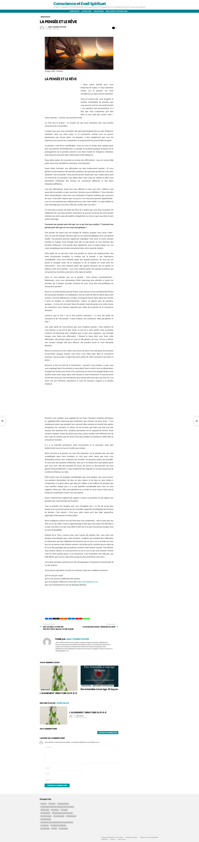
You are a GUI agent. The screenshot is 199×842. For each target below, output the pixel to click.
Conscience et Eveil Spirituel (79, 4)
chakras (55, 810)
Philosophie (99, 11)
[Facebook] (48, 618)
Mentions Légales (131, 837)
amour (52, 804)
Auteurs (112, 839)
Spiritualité (74, 11)
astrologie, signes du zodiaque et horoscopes (57, 807)
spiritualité (45, 829)
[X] (56, 618)
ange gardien (63, 804)
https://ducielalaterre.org (87, 582)
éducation (64, 829)
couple (64, 810)
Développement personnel (63, 813)
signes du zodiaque (59, 825)
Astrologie (86, 11)
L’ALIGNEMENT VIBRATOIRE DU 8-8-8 (58, 693)
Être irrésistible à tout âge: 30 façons (99, 689)
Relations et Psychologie (103, 686)
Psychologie (46, 819)
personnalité (59, 816)
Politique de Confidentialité (149, 837)
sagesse (45, 825)
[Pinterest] (78, 618)
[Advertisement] (62, 97)
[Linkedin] (71, 618)
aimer (44, 804)
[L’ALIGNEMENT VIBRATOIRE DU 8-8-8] (59, 678)
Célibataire (46, 813)
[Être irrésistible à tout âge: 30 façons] (99, 676)
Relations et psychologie (116, 11)
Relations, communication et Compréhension (57, 822)
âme (55, 829)
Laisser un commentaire (108, 732)
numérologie (46, 816)
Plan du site (122, 839)
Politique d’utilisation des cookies (112, 837)
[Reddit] (63, 618)
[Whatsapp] (86, 618)
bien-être (45, 810)
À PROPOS (104, 839)
